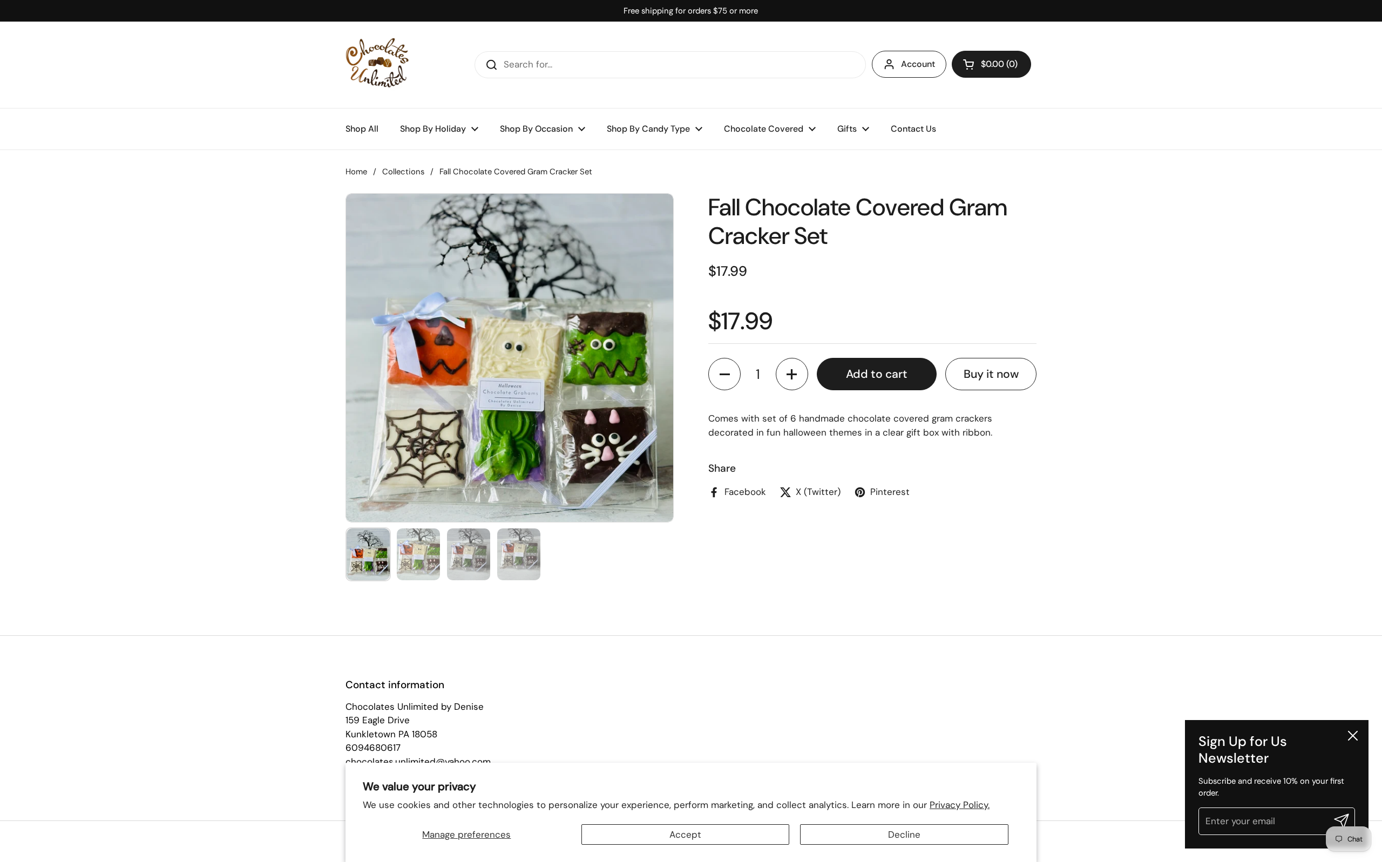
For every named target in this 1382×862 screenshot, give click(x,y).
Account (918, 64)
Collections (403, 171)
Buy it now (991, 374)
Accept (685, 834)
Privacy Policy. (960, 805)
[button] (991, 64)
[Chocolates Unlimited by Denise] (377, 65)
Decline (904, 834)
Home (356, 171)
